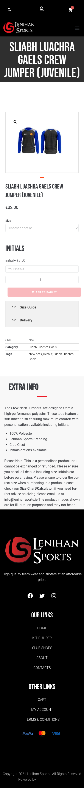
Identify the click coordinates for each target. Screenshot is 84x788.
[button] (9, 10)
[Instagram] (53, 595)
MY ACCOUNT (42, 710)
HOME (42, 628)
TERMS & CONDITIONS (42, 719)
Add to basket (46, 292)
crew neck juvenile (41, 354)
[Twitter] (42, 595)
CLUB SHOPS (42, 648)
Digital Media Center (52, 779)
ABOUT (42, 658)
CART (42, 700)
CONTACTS (42, 668)
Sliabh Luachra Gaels (43, 347)
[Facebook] (30, 595)
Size (8, 220)
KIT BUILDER (42, 638)
